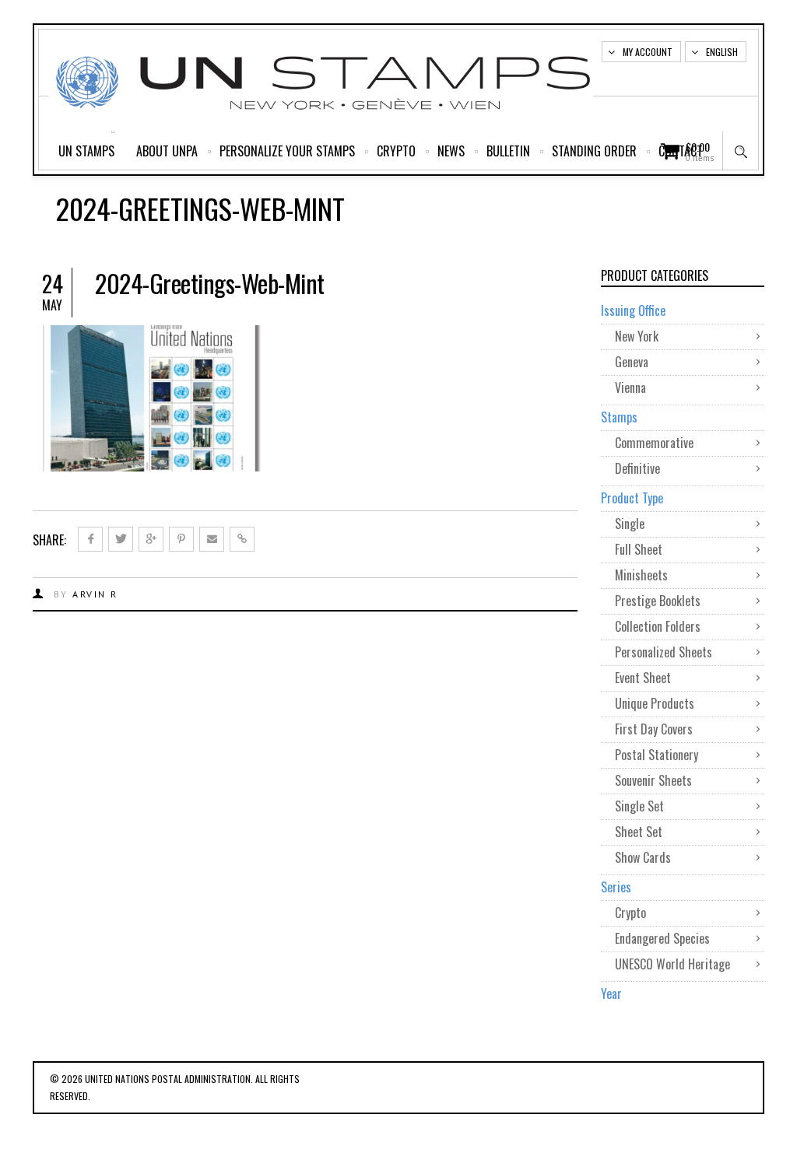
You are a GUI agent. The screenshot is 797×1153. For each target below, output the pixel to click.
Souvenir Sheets (653, 780)
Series (616, 887)
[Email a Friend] (211, 539)
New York (636, 336)
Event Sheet (643, 677)
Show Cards (643, 857)
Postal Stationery (656, 754)
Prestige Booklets (657, 600)
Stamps (619, 417)
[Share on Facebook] (90, 539)
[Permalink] (242, 539)
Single (629, 523)
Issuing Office (633, 310)
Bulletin (508, 151)
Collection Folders (657, 626)
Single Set (639, 806)
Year (611, 993)
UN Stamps (86, 151)
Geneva (631, 361)
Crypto (396, 151)
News (451, 151)
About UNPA (167, 151)
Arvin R (95, 594)
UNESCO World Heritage (672, 964)
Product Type (632, 498)
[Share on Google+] (151, 539)
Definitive (637, 468)
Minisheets (641, 575)
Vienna (630, 387)
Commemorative (654, 442)
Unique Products (654, 703)
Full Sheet (638, 549)
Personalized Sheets (663, 652)
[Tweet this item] (120, 539)
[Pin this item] (181, 539)
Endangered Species (662, 938)
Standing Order (594, 151)
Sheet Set (638, 831)
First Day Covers (654, 729)
